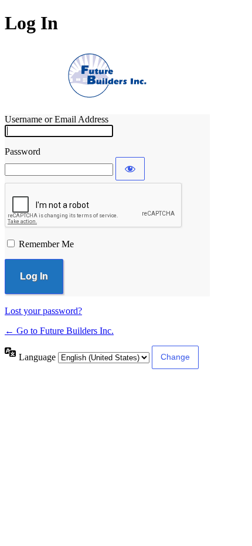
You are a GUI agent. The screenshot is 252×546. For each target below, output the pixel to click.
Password (22, 151)
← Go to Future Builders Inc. (59, 331)
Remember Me (46, 244)
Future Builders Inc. (107, 74)
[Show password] (130, 168)
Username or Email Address (56, 119)
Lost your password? (43, 311)
